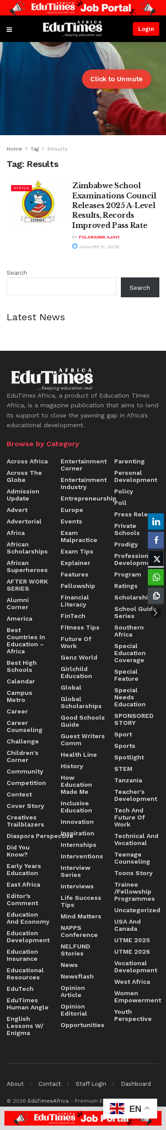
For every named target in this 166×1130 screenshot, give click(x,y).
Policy (123, 491)
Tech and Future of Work (129, 817)
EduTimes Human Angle (28, 1004)
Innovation (77, 821)
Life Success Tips (81, 901)
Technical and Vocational (136, 839)
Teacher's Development (135, 795)
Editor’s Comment (22, 899)
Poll (120, 502)
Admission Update (23, 495)
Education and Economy (28, 918)
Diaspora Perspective (40, 835)
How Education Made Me (76, 784)
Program (127, 574)
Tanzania (128, 780)
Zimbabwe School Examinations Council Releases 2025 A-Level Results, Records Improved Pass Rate (114, 205)
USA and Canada (127, 925)
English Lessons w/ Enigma (25, 1025)
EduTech (20, 988)
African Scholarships (27, 548)
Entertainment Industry (84, 483)
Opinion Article (73, 991)
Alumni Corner (18, 603)
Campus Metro (19, 696)
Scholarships (134, 597)
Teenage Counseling (132, 858)
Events (71, 521)
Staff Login (91, 1084)
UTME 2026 (132, 951)
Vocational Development (135, 966)
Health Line (79, 754)
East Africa (23, 884)
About (15, 1084)
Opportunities (82, 1024)
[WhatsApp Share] (156, 577)
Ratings (126, 585)
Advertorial (24, 521)
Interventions (82, 856)
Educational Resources (25, 974)
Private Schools (127, 529)
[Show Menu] (9, 28)
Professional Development (135, 559)
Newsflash (77, 976)
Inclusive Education (76, 807)
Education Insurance (22, 955)
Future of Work (76, 642)
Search (17, 272)
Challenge (23, 741)
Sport (123, 734)
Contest (19, 794)
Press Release (136, 514)
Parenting (129, 461)
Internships (79, 844)
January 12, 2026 (98, 246)
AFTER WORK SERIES (27, 585)
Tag (35, 149)
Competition (26, 782)
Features (75, 574)
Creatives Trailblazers (25, 821)
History (72, 766)
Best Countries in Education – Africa (26, 640)
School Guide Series (135, 612)
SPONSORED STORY (134, 719)
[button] (156, 612)
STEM (123, 768)
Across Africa (27, 461)
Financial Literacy (75, 601)
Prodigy (126, 544)
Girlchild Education (76, 672)
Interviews (77, 886)
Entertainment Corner (84, 465)
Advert (17, 509)
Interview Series (75, 871)
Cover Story (25, 805)
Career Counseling (24, 726)
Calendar (21, 681)
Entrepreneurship (88, 498)
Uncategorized (137, 910)
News (69, 964)
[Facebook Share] (156, 540)
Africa (21, 188)
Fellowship (78, 585)
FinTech (73, 615)
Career (17, 711)
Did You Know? (18, 851)
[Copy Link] (156, 595)
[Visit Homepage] (72, 29)
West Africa (132, 981)
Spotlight (129, 757)
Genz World (79, 657)
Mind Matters (81, 916)
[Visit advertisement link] (83, 7)
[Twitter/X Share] (156, 558)
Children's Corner (23, 756)
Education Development (28, 936)
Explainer (75, 562)
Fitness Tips (80, 627)
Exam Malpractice (79, 536)
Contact (50, 1084)
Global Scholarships (81, 702)
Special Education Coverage (130, 653)
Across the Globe (24, 476)
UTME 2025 (132, 940)
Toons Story (133, 872)
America (19, 618)
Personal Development (135, 476)
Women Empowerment (137, 997)
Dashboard (136, 1084)
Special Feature (126, 675)
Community (25, 771)
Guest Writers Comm (83, 739)
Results (57, 149)
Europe (72, 509)
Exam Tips (77, 551)
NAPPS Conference (79, 931)
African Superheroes (27, 566)
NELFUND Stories (75, 950)
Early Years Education (24, 869)
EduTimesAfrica (48, 1101)
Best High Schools (22, 666)
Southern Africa (129, 631)
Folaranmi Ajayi (99, 237)
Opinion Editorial (74, 1010)
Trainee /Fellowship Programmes (134, 891)
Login (146, 29)
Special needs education (130, 697)
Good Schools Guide (83, 721)
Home (14, 149)
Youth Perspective (133, 1015)
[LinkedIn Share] (156, 521)
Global (71, 687)
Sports (124, 745)
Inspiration (77, 833)
